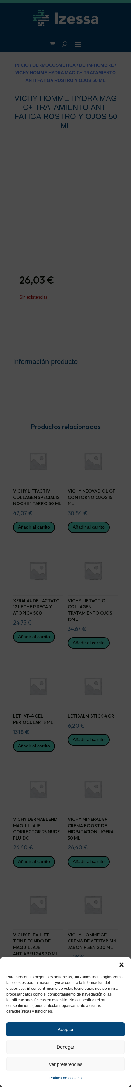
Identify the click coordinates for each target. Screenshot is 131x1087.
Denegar (65, 1047)
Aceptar (66, 1029)
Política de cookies (65, 1078)
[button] (121, 965)
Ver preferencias (66, 1064)
